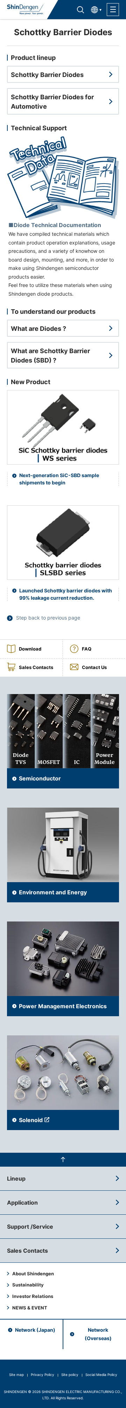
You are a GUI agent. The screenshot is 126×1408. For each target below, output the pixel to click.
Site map (16, 1374)
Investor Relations (32, 1296)
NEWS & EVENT (29, 1307)
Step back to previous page (48, 618)
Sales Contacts (27, 1250)
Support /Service (30, 1226)
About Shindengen (33, 1273)
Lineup (16, 1178)
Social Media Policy (101, 1374)
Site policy (69, 1374)
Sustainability (28, 1285)
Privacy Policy (42, 1374)
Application (22, 1202)
